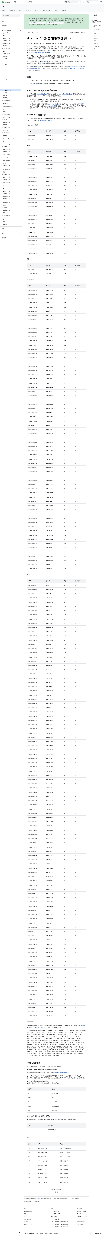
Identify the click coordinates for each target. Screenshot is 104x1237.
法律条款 (38, 1233)
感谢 (37, 83)
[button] (9, 26)
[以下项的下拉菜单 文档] (18, 2)
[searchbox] (11, 15)
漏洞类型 (42, 120)
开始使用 (12, 10)
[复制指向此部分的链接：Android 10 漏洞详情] (47, 115)
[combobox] (72, 1)
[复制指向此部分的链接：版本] (32, 1138)
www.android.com (82, 1216)
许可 (43, 1233)
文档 (15, 2)
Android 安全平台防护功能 (75, 68)
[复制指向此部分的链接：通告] (32, 77)
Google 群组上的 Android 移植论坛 (59, 1227)
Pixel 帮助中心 (80, 1214)
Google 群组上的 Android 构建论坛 (59, 1224)
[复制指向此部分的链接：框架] (32, 146)
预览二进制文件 (28, 1219)
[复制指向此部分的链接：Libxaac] (34, 1022)
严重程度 (49, 120)
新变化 (3, 10)
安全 (20, 10)
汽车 (56, 10)
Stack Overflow (81, 1221)
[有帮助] (82, 32)
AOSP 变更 (54, 25)
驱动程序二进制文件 (29, 1224)
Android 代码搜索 (27, 2)
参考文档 (64, 10)
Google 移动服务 (51, 106)
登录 (101, 2)
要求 (25, 1214)
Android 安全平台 (42, 94)
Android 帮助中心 (81, 1211)
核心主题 (28, 10)
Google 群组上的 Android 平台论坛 (59, 1221)
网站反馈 (56, 1233)
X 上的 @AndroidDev (56, 1214)
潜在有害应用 (79, 104)
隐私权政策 (49, 1233)
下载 (25, 1216)
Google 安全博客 (55, 1219)
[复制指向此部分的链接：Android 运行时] (40, 125)
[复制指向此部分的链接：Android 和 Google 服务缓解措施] (58, 91)
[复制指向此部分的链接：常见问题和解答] (42, 1063)
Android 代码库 (28, 1211)
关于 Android (27, 1233)
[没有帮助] (84, 32)
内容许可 (40, 1198)
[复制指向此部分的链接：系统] (32, 575)
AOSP (28, 32)
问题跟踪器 (80, 1224)
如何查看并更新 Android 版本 (43, 53)
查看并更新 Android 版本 (61, 1073)
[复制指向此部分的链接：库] (30, 259)
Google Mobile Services (83, 1219)
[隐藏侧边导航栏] (19, 1234)
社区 (33, 1233)
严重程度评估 (47, 61)
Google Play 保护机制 (65, 94)
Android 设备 (46, 10)
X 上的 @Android (55, 1211)
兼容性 (37, 10)
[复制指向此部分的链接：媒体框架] (35, 280)
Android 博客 (54, 1216)
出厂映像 (26, 1221)
